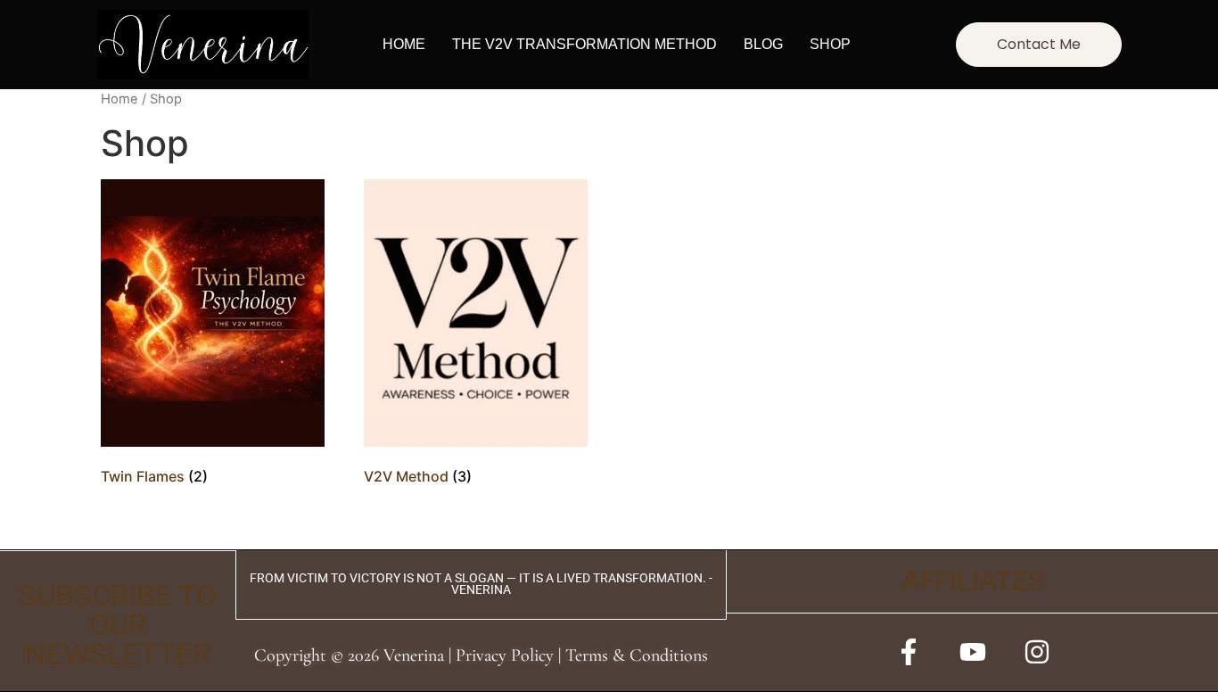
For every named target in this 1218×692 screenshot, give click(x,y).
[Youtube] (972, 651)
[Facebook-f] (908, 651)
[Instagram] (1037, 651)
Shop (830, 44)
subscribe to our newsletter (118, 625)
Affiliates (972, 580)
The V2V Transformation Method (584, 44)
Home (404, 44)
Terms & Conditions (636, 655)
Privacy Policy (505, 655)
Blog (763, 44)
